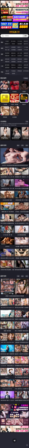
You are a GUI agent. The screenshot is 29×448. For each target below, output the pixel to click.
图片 (2, 60)
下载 (27, 121)
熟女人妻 (7, 49)
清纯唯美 (13, 61)
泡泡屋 (13, 73)
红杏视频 (7, 73)
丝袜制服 (13, 49)
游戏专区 (26, 41)
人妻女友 (20, 65)
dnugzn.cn (14, 32)
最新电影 (3, 276)
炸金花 (13, 43)
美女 (18, 145)
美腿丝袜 (7, 61)
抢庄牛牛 (26, 43)
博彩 (2, 42)
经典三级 (13, 55)
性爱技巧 (26, 67)
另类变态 (26, 55)
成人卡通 (20, 53)
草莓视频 (20, 71)
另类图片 (26, 61)
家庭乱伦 (13, 65)
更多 (27, 145)
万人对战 (20, 41)
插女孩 (7, 71)
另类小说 (13, 67)
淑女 (22, 276)
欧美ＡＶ (20, 47)
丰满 (18, 276)
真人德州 (13, 41)
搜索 (26, 35)
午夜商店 (13, 71)
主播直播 (20, 49)
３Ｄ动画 (26, 47)
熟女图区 (20, 61)
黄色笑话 (20, 67)
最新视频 (3, 145)
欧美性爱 (26, 53)
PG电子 (7, 41)
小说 (2, 66)
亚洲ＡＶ (7, 47)
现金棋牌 (20, 43)
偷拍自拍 (13, 53)
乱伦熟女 (20, 55)
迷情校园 (7, 67)
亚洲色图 (13, 59)
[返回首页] (27, 445)
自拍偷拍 (13, 47)
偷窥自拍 (7, 59)
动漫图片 (26, 59)
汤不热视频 (25, 71)
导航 (2, 72)
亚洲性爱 (7, 53)
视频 (2, 48)
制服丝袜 (7, 55)
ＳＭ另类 (26, 49)
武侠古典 (26, 65)
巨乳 (22, 145)
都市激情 (7, 65)
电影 (2, 54)
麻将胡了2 (7, 43)
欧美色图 (20, 59)
